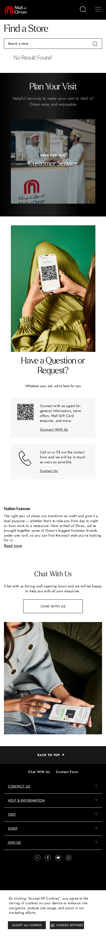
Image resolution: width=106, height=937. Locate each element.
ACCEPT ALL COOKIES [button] (27, 925)
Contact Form (67, 771)
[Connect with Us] (25, 412)
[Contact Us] (25, 458)
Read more (13, 545)
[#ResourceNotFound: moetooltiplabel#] (18, 10)
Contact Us (49, 470)
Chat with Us (53, 606)
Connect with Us (54, 429)
